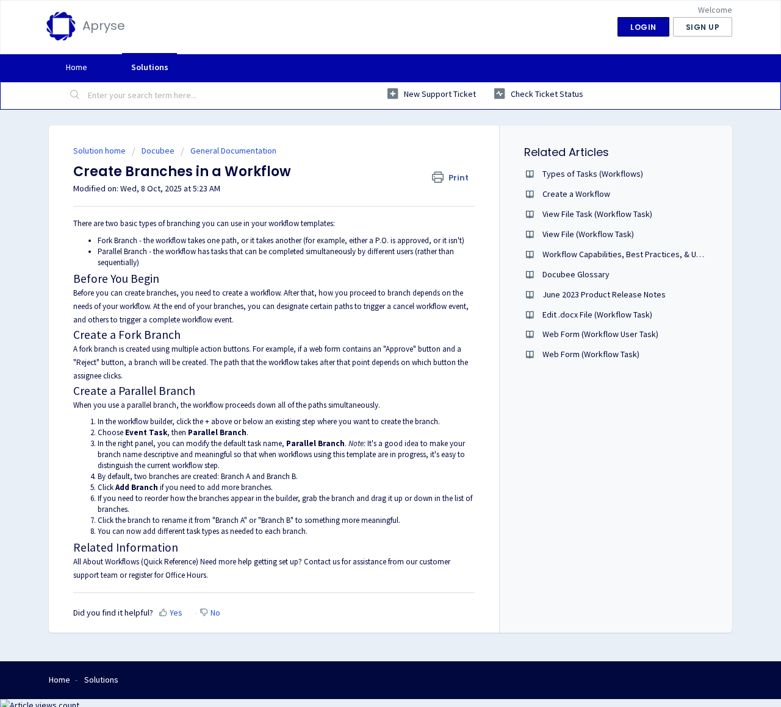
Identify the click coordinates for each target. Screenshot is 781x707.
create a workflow (251, 293)
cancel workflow (420, 306)
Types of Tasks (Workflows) (592, 173)
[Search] (75, 95)
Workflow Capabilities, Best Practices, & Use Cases (636, 254)
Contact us (322, 561)
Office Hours (185, 575)
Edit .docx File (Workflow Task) (597, 314)
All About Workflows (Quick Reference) (135, 561)
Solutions (149, 67)
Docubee (158, 150)
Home (76, 67)
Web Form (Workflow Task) (590, 354)
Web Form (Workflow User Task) (600, 334)
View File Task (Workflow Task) (597, 213)
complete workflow (180, 319)
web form (324, 349)
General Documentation (233, 150)
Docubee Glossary (576, 274)
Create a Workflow (576, 193)
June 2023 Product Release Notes (604, 294)
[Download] (368, 194)
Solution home (100, 150)
